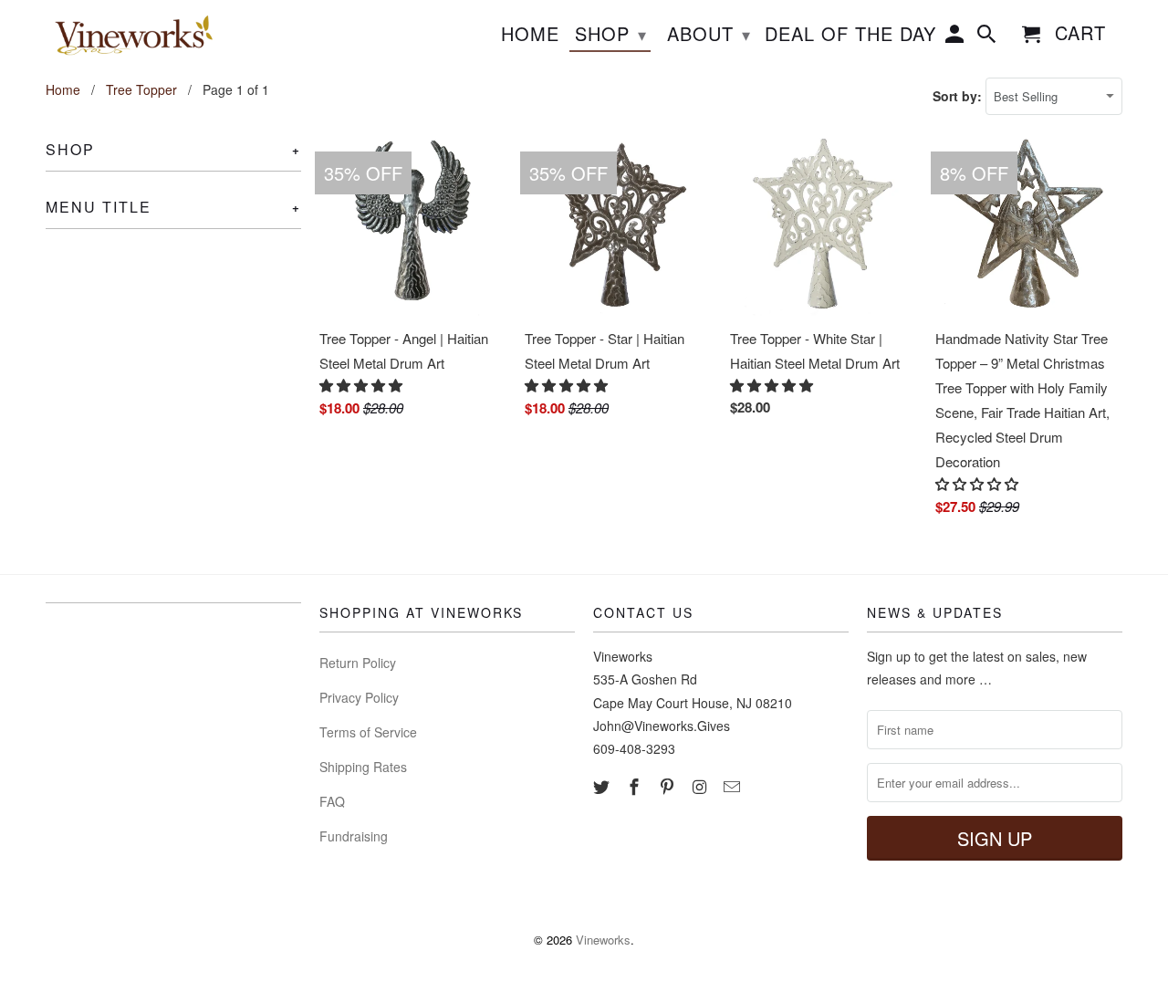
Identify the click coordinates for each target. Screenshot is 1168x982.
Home (530, 35)
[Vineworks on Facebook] (636, 786)
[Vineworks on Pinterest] (669, 786)
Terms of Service (368, 732)
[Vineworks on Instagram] (701, 786)
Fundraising (353, 836)
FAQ (332, 801)
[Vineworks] (130, 35)
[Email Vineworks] (734, 786)
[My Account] (956, 37)
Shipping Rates (363, 766)
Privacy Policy (359, 697)
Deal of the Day (850, 35)
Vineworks (603, 939)
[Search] (988, 37)
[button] (362, 384)
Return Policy (357, 662)
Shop (611, 33)
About (709, 33)
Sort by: (959, 96)
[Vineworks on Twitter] (603, 786)
